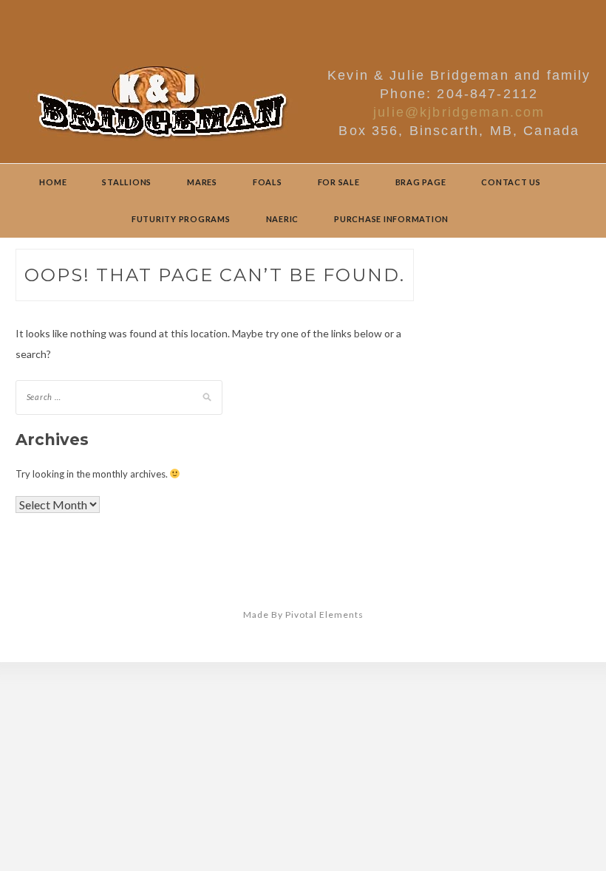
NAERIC (282, 219)
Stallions (127, 182)
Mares (202, 182)
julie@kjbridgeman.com (459, 112)
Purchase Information (391, 219)
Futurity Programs (181, 219)
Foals (267, 182)
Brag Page (420, 182)
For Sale (339, 182)
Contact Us (511, 182)
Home (53, 182)
